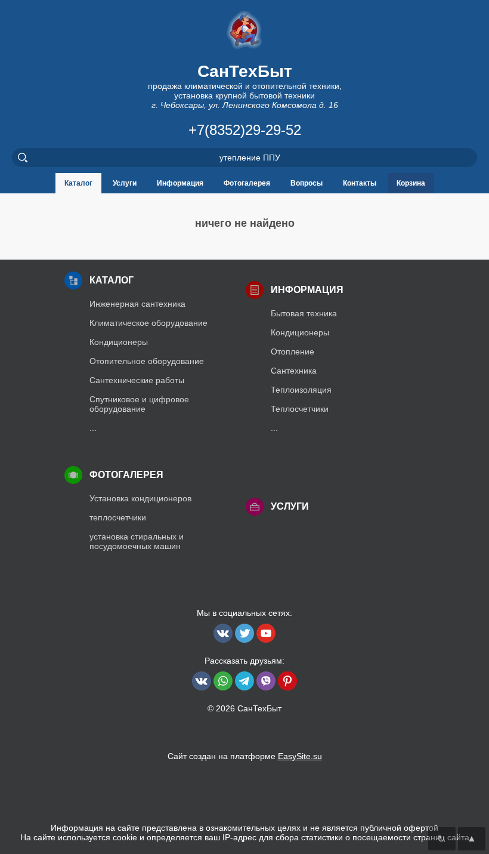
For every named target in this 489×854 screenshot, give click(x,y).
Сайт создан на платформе (245, 756)
